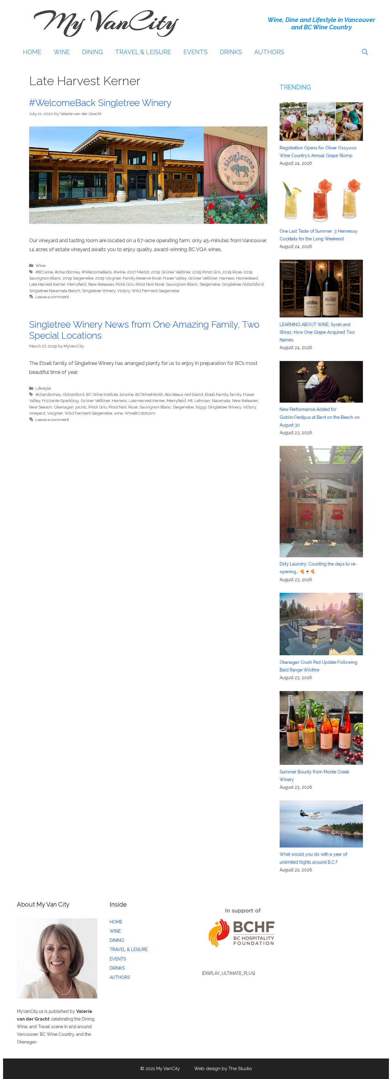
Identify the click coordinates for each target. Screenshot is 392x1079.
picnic (81, 406)
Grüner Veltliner (202, 278)
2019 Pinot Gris (206, 271)
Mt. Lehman (199, 400)
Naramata (221, 400)
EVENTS (195, 52)
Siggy (200, 406)
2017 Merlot (138, 271)
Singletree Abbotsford (243, 284)
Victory (123, 290)
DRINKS (231, 52)
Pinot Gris (125, 284)
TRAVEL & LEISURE (143, 52)
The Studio (240, 1068)
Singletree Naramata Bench (54, 290)
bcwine (127, 394)
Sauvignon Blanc (182, 284)
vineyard (37, 413)
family (235, 394)
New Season (40, 406)
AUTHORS (269, 52)
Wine (40, 265)
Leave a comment (52, 296)
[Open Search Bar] (365, 52)
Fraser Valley (174, 278)
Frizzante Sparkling (60, 400)
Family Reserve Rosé (142, 278)
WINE (62, 52)
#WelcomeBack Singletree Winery (100, 102)
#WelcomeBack (97, 271)
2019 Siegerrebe (78, 278)
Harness (226, 278)
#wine (119, 271)
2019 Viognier (108, 278)
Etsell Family (216, 394)
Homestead (247, 278)
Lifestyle (43, 388)
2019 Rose (232, 271)
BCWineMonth (149, 394)
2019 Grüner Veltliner (170, 271)
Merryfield (76, 284)
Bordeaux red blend (184, 394)
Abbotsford (73, 394)
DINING (92, 52)
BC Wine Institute (102, 394)
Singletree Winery (98, 290)
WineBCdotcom (140, 413)
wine (118, 413)
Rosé (133, 406)
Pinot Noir (117, 406)
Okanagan (64, 406)
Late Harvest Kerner (47, 284)
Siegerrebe (210, 284)
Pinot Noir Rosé (150, 284)
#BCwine (44, 271)
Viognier (55, 413)
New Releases (101, 284)
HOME (32, 52)
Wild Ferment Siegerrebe (155, 290)
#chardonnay (67, 271)
